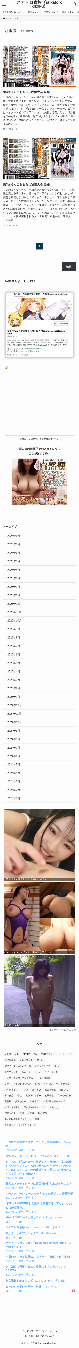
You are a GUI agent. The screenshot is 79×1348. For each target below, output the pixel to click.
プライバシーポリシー (48, 1331)
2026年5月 (13, 561)
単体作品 (9, 1095)
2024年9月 (13, 730)
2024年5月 (13, 764)
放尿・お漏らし (12, 1107)
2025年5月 (13, 662)
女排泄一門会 (64, 1095)
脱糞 (37, 1119)
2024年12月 (14, 705)
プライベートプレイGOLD (18, 1083)
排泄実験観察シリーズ (54, 1101)
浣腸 (21, 1113)
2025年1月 (13, 696)
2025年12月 (14, 603)
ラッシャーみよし (43, 1083)
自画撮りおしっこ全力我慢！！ (20, 1125)
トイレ (37, 1072)
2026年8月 (13, 535)
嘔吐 (19, 1095)
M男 (17, 1054)
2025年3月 (13, 679)
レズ (26, 1089)
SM (35, 1054)
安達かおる (20, 1101)
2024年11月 (14, 713)
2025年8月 (13, 637)
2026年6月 (13, 552)
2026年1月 (13, 595)
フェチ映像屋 (43, 1078)
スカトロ (26, 1072)
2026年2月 (13, 586)
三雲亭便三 (50, 1089)
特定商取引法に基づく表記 (39, 1336)
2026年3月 (13, 578)
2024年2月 (13, 789)
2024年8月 (13, 739)
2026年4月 (13, 569)
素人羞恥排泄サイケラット (18, 1119)
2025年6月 (13, 654)
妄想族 (8, 1101)
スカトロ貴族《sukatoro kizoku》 (39, 4)
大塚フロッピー (33, 1095)
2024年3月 (13, 781)
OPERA (26, 1054)
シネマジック (11, 1072)
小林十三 (34, 1101)
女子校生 (49, 1095)
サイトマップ (26, 1331)
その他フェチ (26, 1060)
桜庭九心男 (10, 1113)
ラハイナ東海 (62, 1083)
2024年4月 (13, 772)
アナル (40, 1060)
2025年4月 (13, 671)
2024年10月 (14, 722)
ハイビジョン (51, 1072)
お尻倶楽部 (10, 1060)
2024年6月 (13, 756)
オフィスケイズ (42, 1066)
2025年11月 (14, 612)
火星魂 (31, 1113)
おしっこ (67, 1054)
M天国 (8, 1054)
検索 (69, 266)
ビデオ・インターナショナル (19, 1078)
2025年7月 (13, 646)
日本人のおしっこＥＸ (35, 1107)
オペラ (57, 1066)
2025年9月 (13, 629)
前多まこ (64, 1089)
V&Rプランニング (50, 1054)
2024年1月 (13, 798)
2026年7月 (13, 544)
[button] (75, 4)
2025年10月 (14, 620)
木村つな (54, 1107)
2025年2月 (13, 688)
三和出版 (36, 1089)
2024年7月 (13, 747)
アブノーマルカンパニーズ (18, 1066)
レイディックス (12, 1089)
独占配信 (42, 1113)
